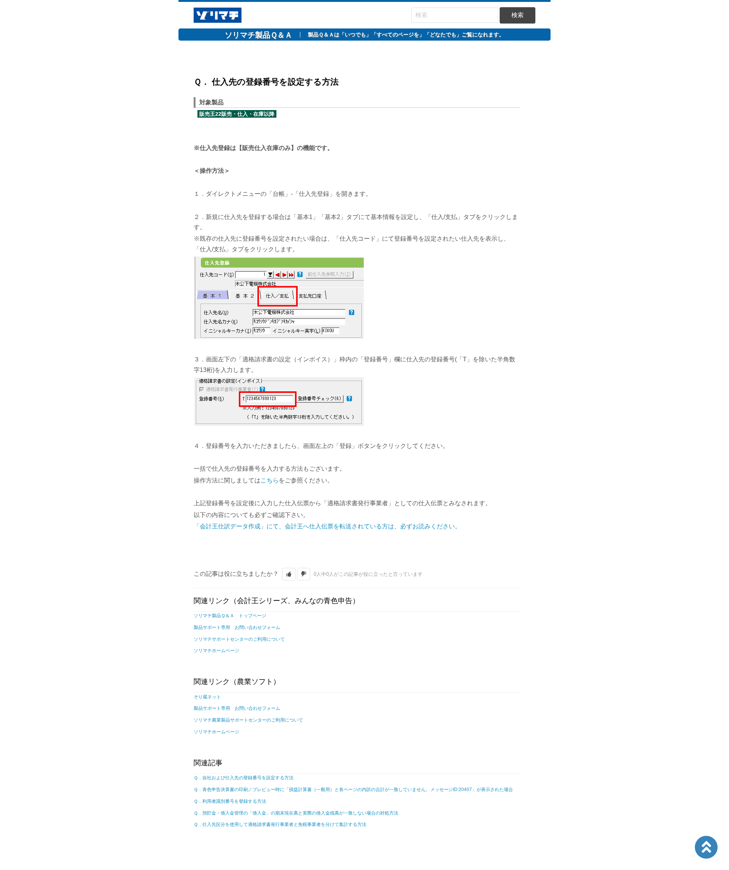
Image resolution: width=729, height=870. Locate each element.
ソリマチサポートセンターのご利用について (239, 639)
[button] (288, 574)
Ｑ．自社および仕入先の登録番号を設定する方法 (243, 777)
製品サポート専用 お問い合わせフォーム (237, 627)
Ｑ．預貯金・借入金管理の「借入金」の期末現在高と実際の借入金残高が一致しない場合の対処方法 (296, 813)
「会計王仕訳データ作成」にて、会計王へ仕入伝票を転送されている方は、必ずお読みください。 (327, 526)
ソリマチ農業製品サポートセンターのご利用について (248, 720)
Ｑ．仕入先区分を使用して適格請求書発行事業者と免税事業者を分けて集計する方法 (280, 824)
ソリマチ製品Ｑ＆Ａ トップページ (230, 615)
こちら (269, 480)
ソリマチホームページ (216, 650)
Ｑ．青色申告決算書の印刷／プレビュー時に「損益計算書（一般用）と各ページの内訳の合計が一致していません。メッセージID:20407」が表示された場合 (353, 789)
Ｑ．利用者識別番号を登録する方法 (230, 801)
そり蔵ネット (207, 697)
